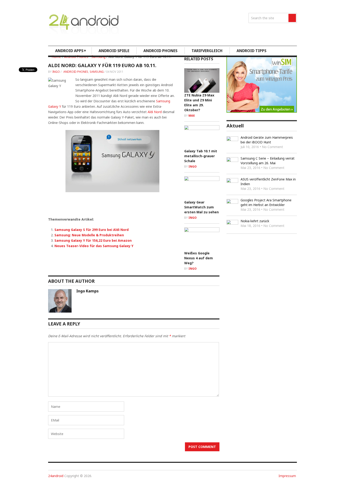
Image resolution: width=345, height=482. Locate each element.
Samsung (97, 72)
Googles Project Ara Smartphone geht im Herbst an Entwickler (266, 202)
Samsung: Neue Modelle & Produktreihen (89, 235)
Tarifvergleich (207, 50)
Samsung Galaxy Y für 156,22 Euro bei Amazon (93, 240)
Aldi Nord (155, 112)
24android (55, 476)
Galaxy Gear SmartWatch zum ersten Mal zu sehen (201, 207)
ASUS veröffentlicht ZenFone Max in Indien (268, 181)
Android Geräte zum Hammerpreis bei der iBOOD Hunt (267, 139)
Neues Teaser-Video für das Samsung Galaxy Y (93, 246)
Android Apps (70, 50)
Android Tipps (251, 50)
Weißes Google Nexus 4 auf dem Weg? (198, 258)
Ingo (56, 72)
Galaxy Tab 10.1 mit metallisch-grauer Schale (200, 156)
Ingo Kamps (87, 291)
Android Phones (160, 50)
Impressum (287, 476)
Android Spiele (114, 50)
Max (191, 116)
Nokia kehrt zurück (255, 221)
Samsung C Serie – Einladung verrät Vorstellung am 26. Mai (268, 160)
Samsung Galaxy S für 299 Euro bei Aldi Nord (91, 229)
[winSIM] (261, 111)
